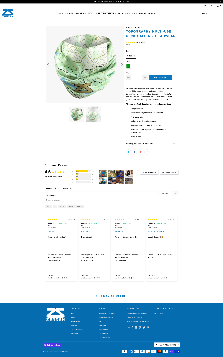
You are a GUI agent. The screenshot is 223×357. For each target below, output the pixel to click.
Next (180, 248)
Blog (72, 313)
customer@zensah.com (139, 313)
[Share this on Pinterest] (140, 152)
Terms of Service (104, 337)
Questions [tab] (65, 188)
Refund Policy (103, 333)
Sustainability (75, 321)
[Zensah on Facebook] (132, 327)
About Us (74, 325)
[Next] (122, 64)
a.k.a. (62, 206)
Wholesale (74, 333)
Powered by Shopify (61, 352)
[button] (81, 13)
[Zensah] (8, 13)
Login (210, 6)
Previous (43, 248)
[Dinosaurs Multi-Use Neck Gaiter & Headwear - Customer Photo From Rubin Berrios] (103, 173)
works (79, 206)
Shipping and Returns (106, 317)
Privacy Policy (103, 329)
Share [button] (53, 275)
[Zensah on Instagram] (136, 327)
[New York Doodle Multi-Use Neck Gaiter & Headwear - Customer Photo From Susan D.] (120, 180)
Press (73, 317)
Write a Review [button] (170, 172)
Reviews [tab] (49, 188)
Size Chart (102, 325)
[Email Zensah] (128, 327)
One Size (131, 56)
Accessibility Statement (107, 313)
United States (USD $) (166, 345)
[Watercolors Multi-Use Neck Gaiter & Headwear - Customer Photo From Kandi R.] (129, 180)
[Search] (218, 13)
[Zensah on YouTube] (148, 327)
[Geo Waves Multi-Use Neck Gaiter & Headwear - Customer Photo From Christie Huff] (120, 173)
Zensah (51, 352)
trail (71, 206)
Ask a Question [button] (150, 172)
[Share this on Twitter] (128, 152)
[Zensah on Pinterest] (140, 327)
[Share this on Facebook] (134, 152)
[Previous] (48, 64)
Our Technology (76, 329)
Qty (127, 73)
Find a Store (158, 313)
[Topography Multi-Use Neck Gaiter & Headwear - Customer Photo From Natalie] (112, 180)
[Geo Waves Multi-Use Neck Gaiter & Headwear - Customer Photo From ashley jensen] (112, 173)
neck (49, 206)
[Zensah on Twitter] (144, 327)
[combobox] (210, 13)
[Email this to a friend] (146, 152)
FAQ (100, 321)
